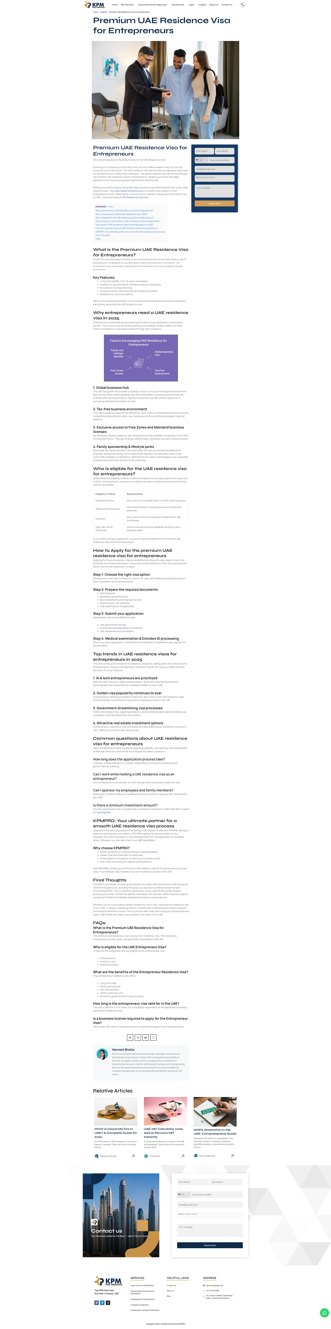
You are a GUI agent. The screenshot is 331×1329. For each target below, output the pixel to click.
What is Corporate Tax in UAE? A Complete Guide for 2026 (115, 1133)
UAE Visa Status (146, 840)
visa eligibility (104, 812)
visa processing (149, 851)
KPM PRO (103, 868)
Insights (202, 4)
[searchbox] (214, 177)
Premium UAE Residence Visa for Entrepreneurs (161, 25)
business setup (120, 627)
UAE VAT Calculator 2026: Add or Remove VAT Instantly (163, 1133)
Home (115, 4)
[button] (220, 1297)
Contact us (226, 4)
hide (110, 206)
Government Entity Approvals (152, 4)
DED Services (127, 4)
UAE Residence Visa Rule (135, 197)
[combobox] (215, 178)
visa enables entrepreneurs (129, 190)
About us (213, 4)
